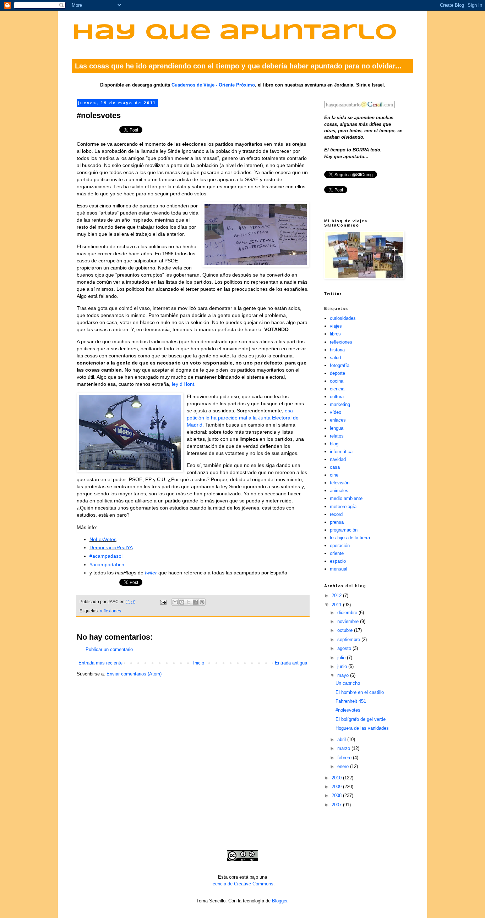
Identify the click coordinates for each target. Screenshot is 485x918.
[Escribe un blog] (181, 602)
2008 (337, 795)
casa (335, 467)
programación (344, 530)
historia (337, 349)
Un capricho (348, 683)
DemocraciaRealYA (111, 547)
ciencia (337, 388)
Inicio (198, 663)
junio (342, 666)
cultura (337, 396)
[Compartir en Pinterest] (202, 602)
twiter (151, 572)
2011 (337, 604)
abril (342, 739)
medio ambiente (346, 498)
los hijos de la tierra (350, 537)
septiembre (349, 639)
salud (335, 357)
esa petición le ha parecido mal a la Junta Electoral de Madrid (243, 418)
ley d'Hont (183, 384)
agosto (345, 648)
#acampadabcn (106, 564)
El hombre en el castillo (360, 692)
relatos (337, 436)
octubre (345, 630)
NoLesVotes (102, 539)
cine (334, 475)
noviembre (348, 621)
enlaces (338, 420)
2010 (337, 777)
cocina (336, 381)
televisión (339, 482)
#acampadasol (105, 556)
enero (343, 766)
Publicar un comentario (109, 649)
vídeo (335, 412)
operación (340, 545)
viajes (336, 326)
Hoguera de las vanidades (362, 728)
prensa (337, 522)
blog (334, 443)
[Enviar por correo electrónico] (175, 602)
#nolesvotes (348, 710)
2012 (337, 595)
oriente (337, 553)
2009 (337, 786)
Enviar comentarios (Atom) (134, 674)
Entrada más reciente (100, 663)
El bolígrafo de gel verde (361, 719)
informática (341, 451)
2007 (337, 804)
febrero (345, 757)
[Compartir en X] (188, 602)
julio (342, 657)
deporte (337, 373)
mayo (343, 675)
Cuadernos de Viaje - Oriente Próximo (213, 85)
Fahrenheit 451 (351, 701)
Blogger (279, 900)
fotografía (339, 365)
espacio (338, 561)
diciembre (348, 612)
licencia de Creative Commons (242, 883)
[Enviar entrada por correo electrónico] (163, 601)
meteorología (343, 506)
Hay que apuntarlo (234, 33)
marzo (344, 748)
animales (339, 490)
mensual (338, 569)
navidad (338, 459)
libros (335, 333)
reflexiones (110, 610)
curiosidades (343, 318)
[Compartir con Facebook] (195, 602)
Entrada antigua (291, 663)
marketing (340, 404)
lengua (336, 428)
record (336, 514)
